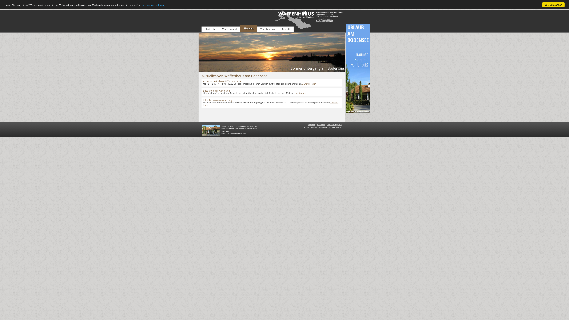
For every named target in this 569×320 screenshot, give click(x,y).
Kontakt (286, 29)
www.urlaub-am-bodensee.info (234, 133)
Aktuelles (249, 28)
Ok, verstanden (553, 5)
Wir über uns (267, 29)
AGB (340, 125)
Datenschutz (332, 125)
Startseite (210, 29)
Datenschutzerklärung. (153, 5)
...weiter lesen (309, 83)
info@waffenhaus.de (324, 19)
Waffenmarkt (229, 29)
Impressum (321, 125)
